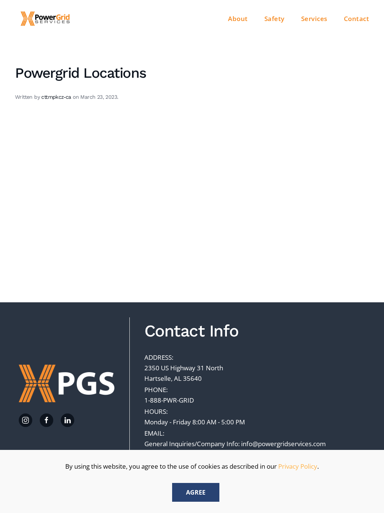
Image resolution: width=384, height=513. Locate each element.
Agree (196, 492)
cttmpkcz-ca (56, 97)
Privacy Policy (297, 466)
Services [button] (314, 18)
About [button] (238, 18)
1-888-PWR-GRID (169, 400)
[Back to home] (46, 19)
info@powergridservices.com (283, 443)
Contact (356, 18)
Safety (274, 18)
